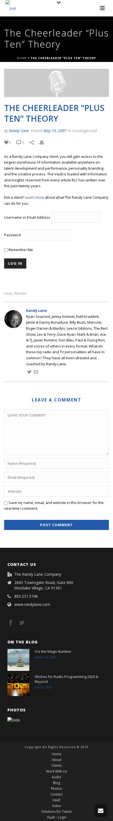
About (56, 760)
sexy (8, 293)
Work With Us (56, 771)
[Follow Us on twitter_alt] (21, 623)
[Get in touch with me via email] (36, 372)
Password (12, 235)
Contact (56, 794)
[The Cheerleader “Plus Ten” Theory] (56, 83)
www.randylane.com (32, 604)
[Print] (44, 142)
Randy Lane (19, 130)
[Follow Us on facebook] (10, 623)
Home (22, 58)
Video (56, 806)
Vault (56, 800)
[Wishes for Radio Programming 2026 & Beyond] (18, 685)
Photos (56, 788)
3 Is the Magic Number (53, 651)
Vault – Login (56, 817)
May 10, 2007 (55, 130)
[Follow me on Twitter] (29, 372)
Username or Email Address (27, 217)
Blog (56, 783)
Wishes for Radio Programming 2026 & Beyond (66, 679)
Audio (56, 777)
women (20, 293)
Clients (56, 765)
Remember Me (20, 249)
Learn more (34, 197)
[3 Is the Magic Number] (18, 660)
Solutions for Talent (56, 811)
